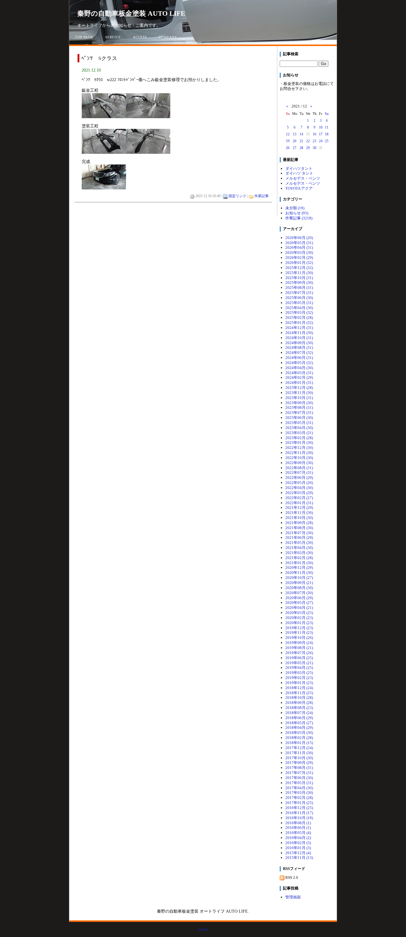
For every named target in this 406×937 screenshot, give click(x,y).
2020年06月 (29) (299, 598)
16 (314, 134)
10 (320, 127)
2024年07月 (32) (299, 352)
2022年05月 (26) (299, 482)
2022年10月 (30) (299, 457)
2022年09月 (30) (299, 462)
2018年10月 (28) (299, 697)
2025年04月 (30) (299, 308)
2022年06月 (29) (299, 477)
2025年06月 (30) (299, 297)
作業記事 (261, 196)
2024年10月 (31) (299, 337)
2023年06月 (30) (299, 417)
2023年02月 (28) (299, 438)
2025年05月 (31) (299, 302)
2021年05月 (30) (299, 542)
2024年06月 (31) (299, 357)
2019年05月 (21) (299, 663)
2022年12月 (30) (299, 447)
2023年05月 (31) (299, 422)
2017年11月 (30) (299, 753)
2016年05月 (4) (298, 832)
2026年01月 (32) (299, 262)
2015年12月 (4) (298, 853)
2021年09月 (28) (299, 522)
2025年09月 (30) (299, 282)
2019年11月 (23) (299, 632)
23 (314, 141)
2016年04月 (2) (298, 837)
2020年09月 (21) (299, 582)
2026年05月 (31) (299, 242)
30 (314, 148)
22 (308, 141)
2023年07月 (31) (299, 412)
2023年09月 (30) (299, 403)
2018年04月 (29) (299, 727)
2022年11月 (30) (299, 452)
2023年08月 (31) (299, 407)
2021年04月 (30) (299, 547)
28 (301, 148)
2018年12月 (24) (299, 688)
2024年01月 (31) (299, 382)
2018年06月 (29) (299, 718)
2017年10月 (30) (299, 758)
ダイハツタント (298, 168)
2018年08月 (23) (299, 707)
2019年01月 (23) (299, 682)
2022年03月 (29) (299, 492)
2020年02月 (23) (299, 617)
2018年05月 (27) (299, 723)
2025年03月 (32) (299, 312)
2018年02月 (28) (299, 737)
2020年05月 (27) (299, 602)
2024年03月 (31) (299, 373)
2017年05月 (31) (299, 783)
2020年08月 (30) (299, 587)
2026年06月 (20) (299, 237)
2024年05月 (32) (299, 362)
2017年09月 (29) (299, 762)
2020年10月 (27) (299, 577)
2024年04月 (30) (299, 367)
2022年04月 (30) (299, 487)
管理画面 (293, 897)
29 (308, 148)
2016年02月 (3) (298, 843)
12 (287, 134)
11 (326, 127)
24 (320, 141)
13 (294, 134)
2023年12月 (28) (299, 387)
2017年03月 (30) (299, 792)
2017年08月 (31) (299, 767)
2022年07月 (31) (299, 472)
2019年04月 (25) (299, 667)
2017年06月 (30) (299, 777)
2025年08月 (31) (299, 287)
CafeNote (203, 929)
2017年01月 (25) (299, 802)
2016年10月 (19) (299, 818)
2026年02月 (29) (299, 257)
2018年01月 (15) (299, 742)
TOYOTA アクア (299, 188)
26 (287, 148)
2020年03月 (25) (299, 612)
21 (301, 141)
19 (287, 141)
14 (301, 134)
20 (294, 141)
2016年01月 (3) (298, 848)
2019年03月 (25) (299, 672)
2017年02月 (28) (299, 797)
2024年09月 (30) (299, 343)
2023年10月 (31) (299, 397)
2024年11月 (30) (299, 332)
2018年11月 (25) (299, 693)
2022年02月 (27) (299, 498)
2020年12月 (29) (299, 567)
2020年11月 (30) (299, 572)
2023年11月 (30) (299, 392)
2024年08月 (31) (299, 347)
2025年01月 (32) (299, 322)
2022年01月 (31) (299, 503)
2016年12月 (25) (299, 807)
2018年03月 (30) (299, 732)
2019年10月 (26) (299, 637)
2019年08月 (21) (299, 647)
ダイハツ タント (299, 173)
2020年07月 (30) (299, 593)
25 (326, 141)
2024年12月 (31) (299, 327)
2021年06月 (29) (299, 537)
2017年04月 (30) (299, 788)
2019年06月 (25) (299, 658)
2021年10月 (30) (299, 517)
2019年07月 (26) (299, 652)
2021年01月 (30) (299, 563)
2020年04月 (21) (299, 607)
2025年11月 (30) (299, 272)
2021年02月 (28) (299, 557)
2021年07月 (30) (299, 533)
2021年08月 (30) (299, 528)
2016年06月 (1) (298, 827)
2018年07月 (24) (299, 712)
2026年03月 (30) (299, 252)
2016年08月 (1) (298, 823)
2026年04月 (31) (299, 247)
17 (320, 134)
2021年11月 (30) (299, 512)
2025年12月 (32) (299, 267)
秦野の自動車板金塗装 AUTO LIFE (131, 13)
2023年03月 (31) (299, 432)
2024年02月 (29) (299, 377)
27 (294, 148)
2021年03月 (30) (299, 552)
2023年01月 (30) (299, 442)
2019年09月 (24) (299, 642)
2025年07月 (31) (299, 292)
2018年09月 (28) (299, 702)
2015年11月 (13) (299, 857)
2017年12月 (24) (299, 748)
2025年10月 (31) (299, 278)
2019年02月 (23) (299, 677)
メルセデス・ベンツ (302, 178)
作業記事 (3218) (298, 218)
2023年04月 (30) (299, 427)
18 (326, 134)
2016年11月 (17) (299, 813)
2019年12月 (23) (299, 628)
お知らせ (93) (296, 213)
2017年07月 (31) (299, 772)
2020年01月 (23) (299, 623)
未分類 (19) (294, 208)
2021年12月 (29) (299, 507)
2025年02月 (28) (299, 317)
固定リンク (237, 196)
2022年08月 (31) (299, 468)
